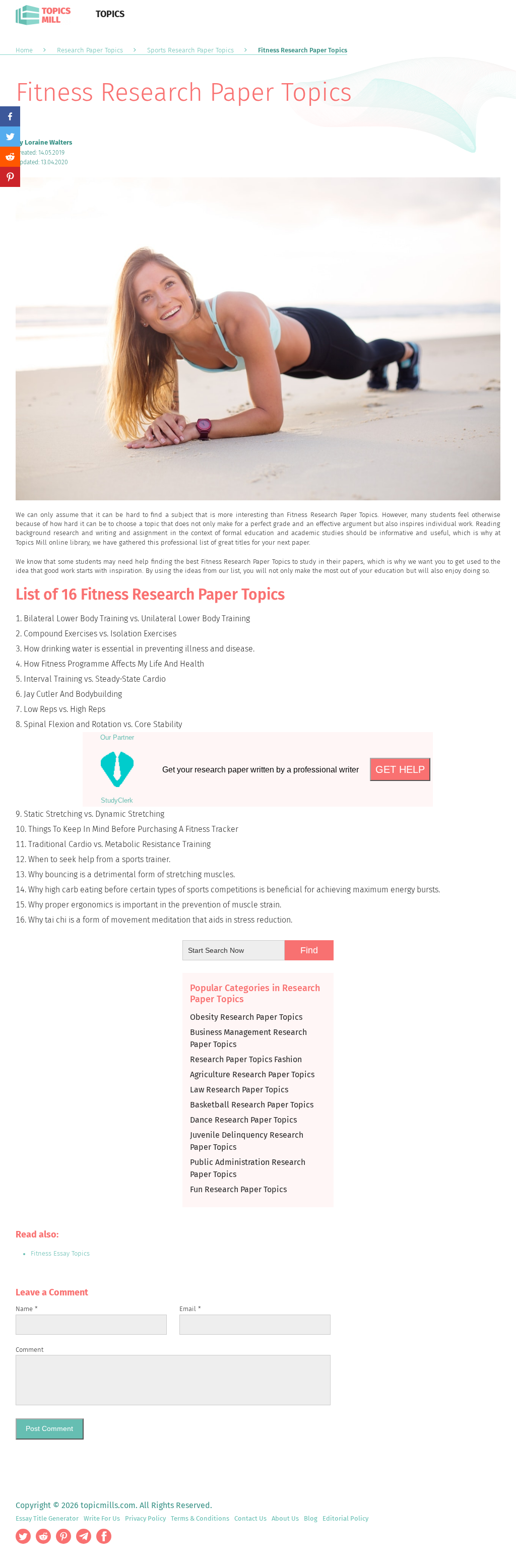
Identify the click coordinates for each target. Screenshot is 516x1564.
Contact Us (250, 1518)
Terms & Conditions (200, 1518)
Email (190, 1309)
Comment (29, 1349)
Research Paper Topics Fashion (246, 1059)
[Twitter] (10, 136)
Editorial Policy (345, 1518)
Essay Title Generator (47, 1518)
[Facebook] (10, 116)
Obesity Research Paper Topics (246, 1017)
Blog (310, 1518)
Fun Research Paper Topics (238, 1189)
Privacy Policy (145, 1518)
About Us (285, 1518)
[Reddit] (10, 157)
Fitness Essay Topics (60, 1253)
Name (27, 1309)
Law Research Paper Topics (239, 1089)
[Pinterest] (10, 177)
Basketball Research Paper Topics (251, 1105)
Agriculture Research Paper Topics (252, 1074)
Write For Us (102, 1518)
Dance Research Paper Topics (243, 1120)
